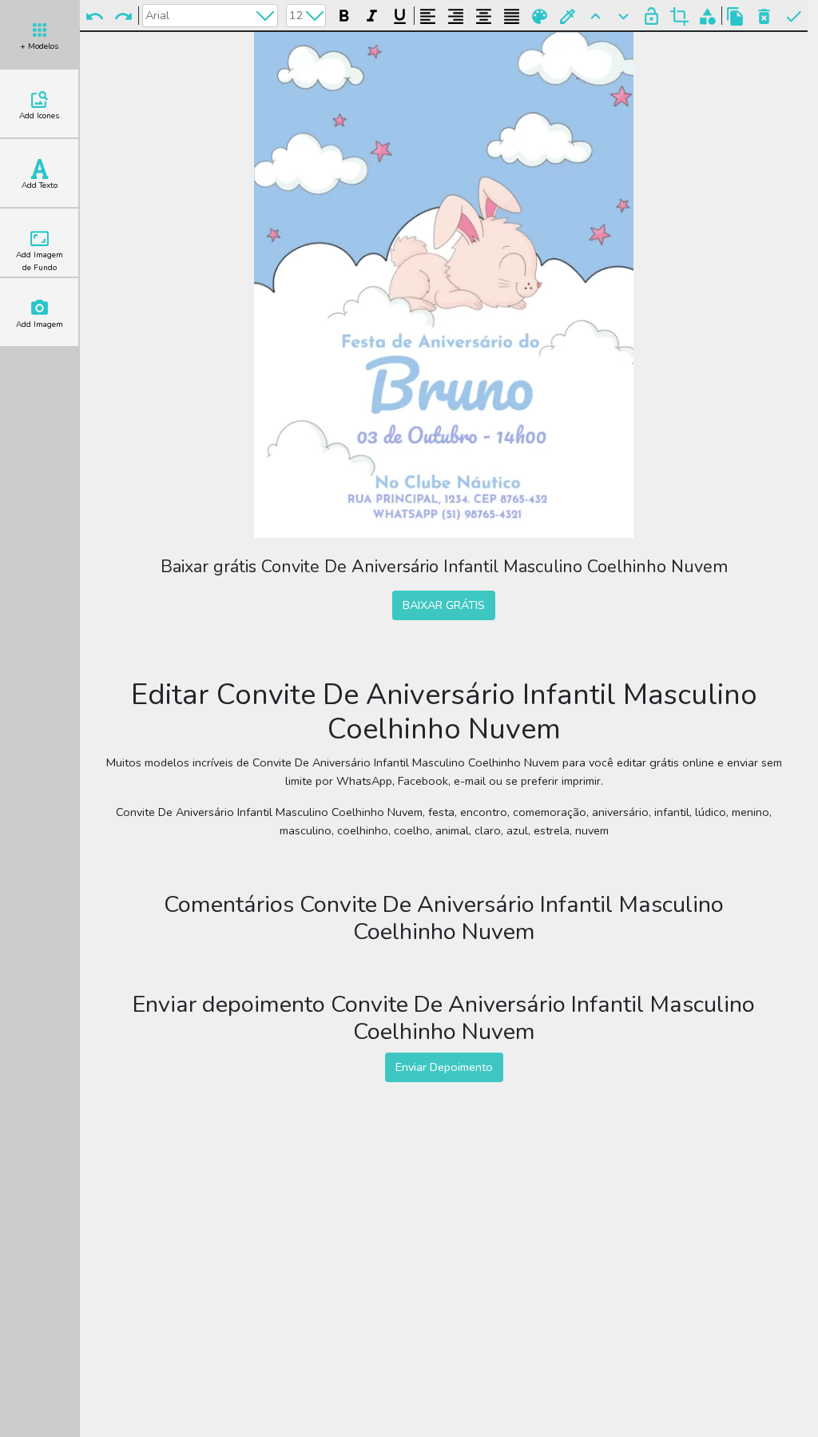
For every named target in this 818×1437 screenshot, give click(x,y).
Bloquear (651, 15)
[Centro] (484, 14)
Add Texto (40, 185)
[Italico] (372, 14)
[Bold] (344, 14)
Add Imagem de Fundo (39, 261)
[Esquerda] (428, 14)
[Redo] (123, 15)
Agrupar (707, 15)
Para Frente (596, 15)
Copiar (735, 15)
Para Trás (623, 15)
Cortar (679, 15)
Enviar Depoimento (444, 1067)
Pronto (793, 15)
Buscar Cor (568, 15)
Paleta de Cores (540, 15)
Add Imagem (39, 324)
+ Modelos (39, 46)
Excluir (764, 15)
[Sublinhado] (400, 14)
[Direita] (456, 14)
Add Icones (39, 115)
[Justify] (512, 14)
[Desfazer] (94, 15)
